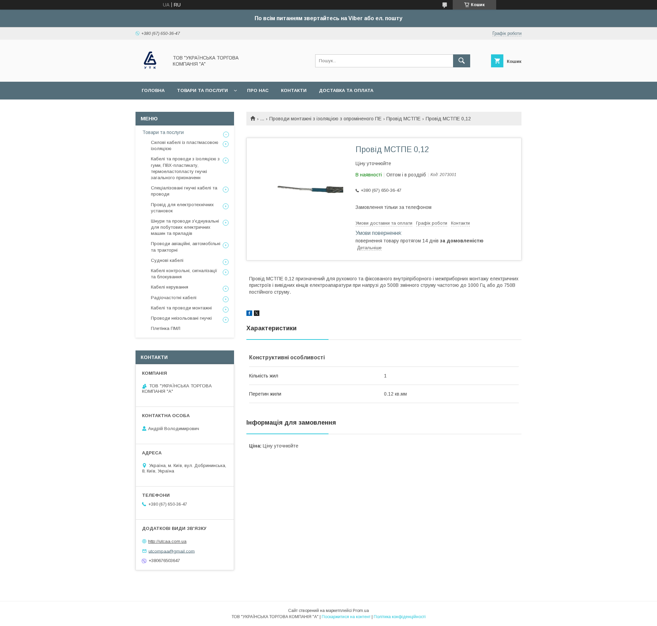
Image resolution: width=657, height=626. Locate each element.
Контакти (294, 90)
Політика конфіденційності (400, 616)
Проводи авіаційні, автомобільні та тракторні (185, 246)
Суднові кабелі (167, 260)
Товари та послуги (202, 90)
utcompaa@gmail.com (172, 551)
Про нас (258, 90)
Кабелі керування (169, 287)
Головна (153, 90)
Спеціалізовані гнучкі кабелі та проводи (184, 191)
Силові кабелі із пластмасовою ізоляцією (184, 145)
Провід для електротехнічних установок (182, 207)
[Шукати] (461, 60)
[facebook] (249, 314)
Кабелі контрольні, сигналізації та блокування (184, 273)
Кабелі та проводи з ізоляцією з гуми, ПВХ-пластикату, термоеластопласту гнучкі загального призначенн (185, 168)
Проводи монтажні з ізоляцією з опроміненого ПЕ (325, 118)
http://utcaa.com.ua (167, 541)
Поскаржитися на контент (346, 616)
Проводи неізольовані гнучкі (181, 318)
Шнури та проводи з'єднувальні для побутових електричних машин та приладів (185, 227)
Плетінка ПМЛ (165, 328)
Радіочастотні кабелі (173, 297)
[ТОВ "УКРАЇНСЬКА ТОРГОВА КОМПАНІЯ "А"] (150, 73)
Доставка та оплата (346, 90)
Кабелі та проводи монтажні (181, 307)
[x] (256, 314)
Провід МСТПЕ (403, 118)
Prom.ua (361, 610)
